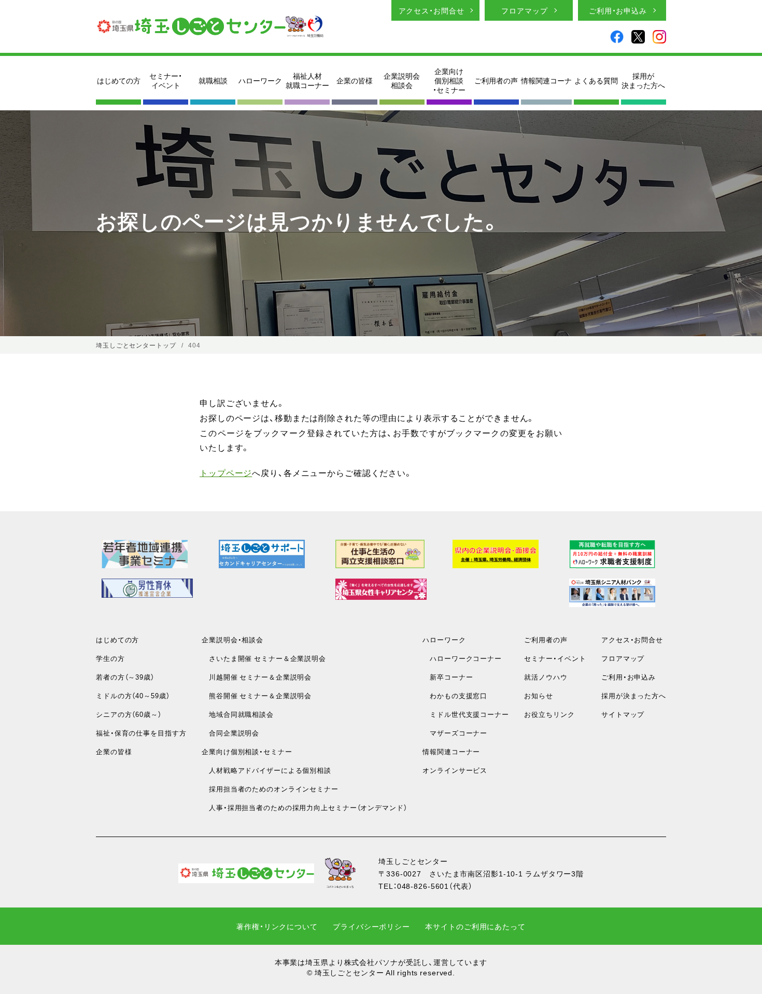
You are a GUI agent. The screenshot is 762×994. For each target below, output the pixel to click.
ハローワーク (260, 80)
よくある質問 (596, 80)
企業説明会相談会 (402, 80)
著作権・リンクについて (277, 926)
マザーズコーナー (454, 733)
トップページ (226, 472)
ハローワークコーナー (462, 658)
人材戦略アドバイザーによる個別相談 (266, 770)
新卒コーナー (447, 677)
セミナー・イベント (165, 80)
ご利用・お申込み (618, 10)
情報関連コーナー (451, 751)
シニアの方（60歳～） (129, 714)
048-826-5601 (423, 886)
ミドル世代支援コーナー (465, 714)
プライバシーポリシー (371, 926)
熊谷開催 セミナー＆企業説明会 (257, 695)
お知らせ (538, 695)
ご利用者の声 (496, 80)
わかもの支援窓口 (454, 695)
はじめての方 (118, 80)
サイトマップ (622, 714)
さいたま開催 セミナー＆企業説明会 (264, 658)
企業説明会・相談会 (232, 639)
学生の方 (110, 658)
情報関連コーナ (546, 80)
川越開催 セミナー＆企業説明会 (257, 677)
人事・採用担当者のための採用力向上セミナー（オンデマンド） (304, 807)
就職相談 (213, 80)
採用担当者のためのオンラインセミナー (270, 789)
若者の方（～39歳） (125, 677)
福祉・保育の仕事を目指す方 (141, 733)
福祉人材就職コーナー (307, 80)
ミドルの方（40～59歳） (133, 695)
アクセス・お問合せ (431, 10)
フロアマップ (524, 10)
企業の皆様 (354, 80)
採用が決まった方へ (643, 80)
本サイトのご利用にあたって (475, 926)
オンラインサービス (454, 770)
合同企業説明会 (230, 733)
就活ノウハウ (545, 677)
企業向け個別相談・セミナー (449, 80)
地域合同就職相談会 (238, 714)
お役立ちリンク (549, 714)
